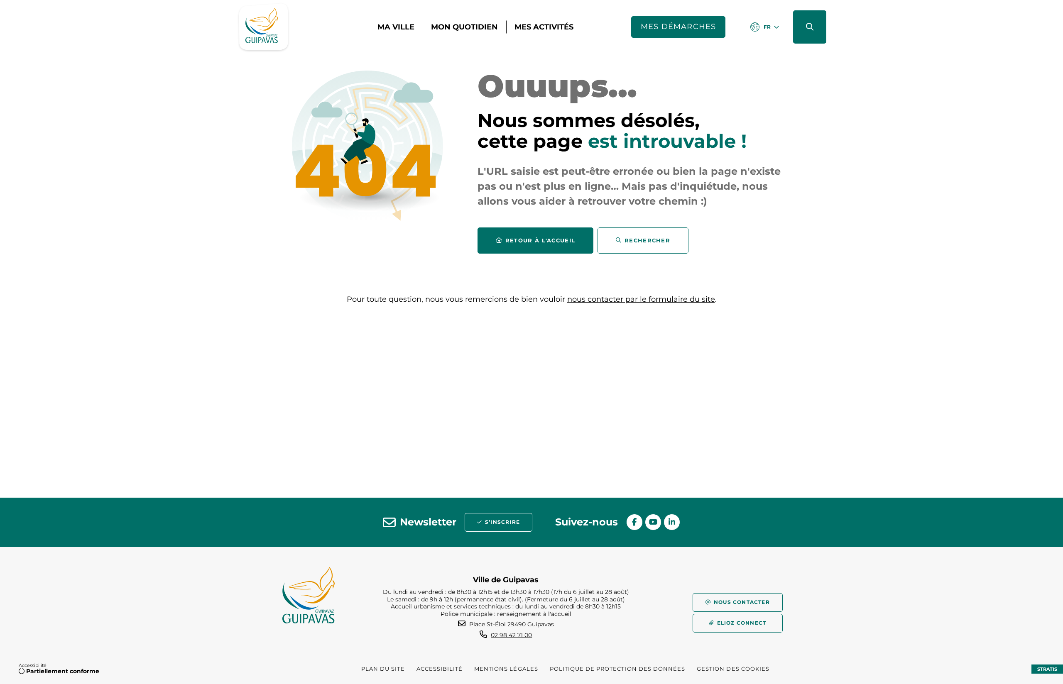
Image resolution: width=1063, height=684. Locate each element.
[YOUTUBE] (653, 522)
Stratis (1047, 669)
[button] (809, 27)
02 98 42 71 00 (511, 635)
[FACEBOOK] (634, 522)
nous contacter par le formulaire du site (641, 299)
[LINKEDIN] (672, 522)
